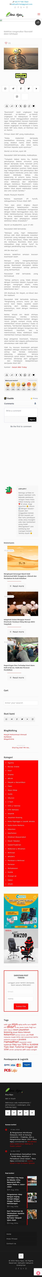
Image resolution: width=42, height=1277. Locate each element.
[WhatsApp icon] (15, 7)
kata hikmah (24, 1032)
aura (29, 1024)
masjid (13, 1037)
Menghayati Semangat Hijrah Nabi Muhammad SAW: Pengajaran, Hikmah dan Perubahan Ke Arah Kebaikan (20, 576)
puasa (22, 1039)
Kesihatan (12, 833)
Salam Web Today (19, 367)
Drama (11, 775)
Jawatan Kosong (15, 817)
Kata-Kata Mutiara (16, 825)
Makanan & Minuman (16, 849)
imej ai (10, 1030)
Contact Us (11, 1244)
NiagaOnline (9, 739)
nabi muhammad (27, 1037)
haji (30, 1027)
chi (5, 1027)
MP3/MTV (11, 857)
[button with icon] (6, 719)
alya (15, 1024)
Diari (10, 771)
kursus (18, 1035)
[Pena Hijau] (14, 14)
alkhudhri (22, 489)
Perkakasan (13, 868)
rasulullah (23, 1042)
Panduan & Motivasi (16, 860)
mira (18, 1037)
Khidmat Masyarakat (17, 837)
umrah (11, 1049)
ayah (33, 1024)
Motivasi (11, 853)
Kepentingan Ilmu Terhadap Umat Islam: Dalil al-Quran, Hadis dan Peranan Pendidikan (19, 667)
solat (29, 1042)
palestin (7, 1040)
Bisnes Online (13, 767)
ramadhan (11, 1041)
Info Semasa (13, 810)
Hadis (10, 794)
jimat (15, 1032)
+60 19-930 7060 (21, 2)
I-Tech (10, 802)
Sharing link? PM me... (21, 748)
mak (31, 1035)
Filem (10, 786)
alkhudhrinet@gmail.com (22, 4)
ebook (22, 1027)
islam (16, 1030)
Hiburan (11, 798)
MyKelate (7, 737)
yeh (24, 1050)
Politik (10, 872)
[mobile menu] (39, 14)
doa (17, 1027)
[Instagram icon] (27, 7)
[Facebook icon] (18, 7)
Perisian (11, 864)
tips (19, 1045)
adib (5, 1024)
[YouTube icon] (24, 7)
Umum (10, 884)
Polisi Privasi (12, 1239)
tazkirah (8, 1045)
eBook (10, 778)
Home (9, 1234)
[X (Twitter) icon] (21, 7)
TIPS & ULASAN (30, 1044)
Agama (11, 763)
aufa (25, 1024)
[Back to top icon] (21, 1256)
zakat (28, 1049)
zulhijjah (34, 1049)
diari (11, 1027)
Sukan (10, 880)
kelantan (9, 1034)
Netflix (35, 1037)
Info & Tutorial (14, 806)
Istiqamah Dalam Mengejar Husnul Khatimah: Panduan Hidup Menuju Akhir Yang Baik (19, 621)
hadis (26, 1027)
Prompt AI (12, 876)
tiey (14, 1044)
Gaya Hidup (12, 790)
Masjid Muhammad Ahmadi (15, 735)
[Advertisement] (21, 459)
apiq (20, 1024)
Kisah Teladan (14, 841)
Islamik (11, 814)
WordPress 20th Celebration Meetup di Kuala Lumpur (23, 1144)
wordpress (18, 1049)
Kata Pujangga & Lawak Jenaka (21, 821)
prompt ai (14, 1039)
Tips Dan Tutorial (14, 1047)
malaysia (7, 1037)
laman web (25, 1035)
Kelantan (11, 829)
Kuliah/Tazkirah (14, 845)
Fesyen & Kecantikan (16, 782)
